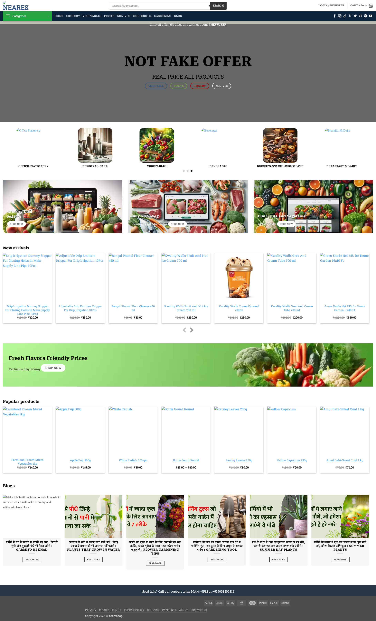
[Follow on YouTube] (370, 16)
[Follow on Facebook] (334, 16)
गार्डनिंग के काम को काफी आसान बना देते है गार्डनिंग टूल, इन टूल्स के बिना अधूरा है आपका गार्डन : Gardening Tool (217, 545)
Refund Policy (134, 609)
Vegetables (92, 16)
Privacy (90, 609)
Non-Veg (123, 16)
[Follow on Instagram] (339, 16)
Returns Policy (110, 609)
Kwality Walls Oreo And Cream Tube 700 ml (292, 308)
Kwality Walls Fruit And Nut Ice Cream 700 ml (186, 308)
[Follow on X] (350, 16)
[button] (331, 5)
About (183, 609)
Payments (169, 609)
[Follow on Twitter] (355, 16)
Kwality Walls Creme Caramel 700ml (239, 308)
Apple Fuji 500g (80, 460)
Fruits (109, 16)
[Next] (360, 131)
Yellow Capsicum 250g (292, 460)
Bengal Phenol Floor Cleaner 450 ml (133, 308)
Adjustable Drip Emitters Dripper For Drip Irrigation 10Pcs (80, 308)
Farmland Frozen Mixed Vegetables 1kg (27, 461)
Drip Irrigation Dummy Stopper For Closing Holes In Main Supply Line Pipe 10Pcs (27, 310)
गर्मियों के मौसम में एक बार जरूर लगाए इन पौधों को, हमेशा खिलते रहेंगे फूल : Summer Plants (340, 545)
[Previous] (14, 131)
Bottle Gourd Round (186, 460)
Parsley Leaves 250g (239, 460)
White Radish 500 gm (133, 460)
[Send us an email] (360, 16)
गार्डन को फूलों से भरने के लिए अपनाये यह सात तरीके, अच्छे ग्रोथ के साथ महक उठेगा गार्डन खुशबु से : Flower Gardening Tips (155, 547)
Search (218, 5)
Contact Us (199, 609)
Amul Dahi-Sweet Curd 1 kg (344, 460)
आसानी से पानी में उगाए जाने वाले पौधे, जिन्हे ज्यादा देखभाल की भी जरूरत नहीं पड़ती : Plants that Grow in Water (93, 545)
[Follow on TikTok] (344, 16)
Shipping (153, 609)
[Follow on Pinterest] (365, 16)
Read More (31, 559)
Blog (178, 16)
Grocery (73, 16)
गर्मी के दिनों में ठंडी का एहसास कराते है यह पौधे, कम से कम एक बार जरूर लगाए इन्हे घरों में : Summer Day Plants (278, 545)
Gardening (162, 16)
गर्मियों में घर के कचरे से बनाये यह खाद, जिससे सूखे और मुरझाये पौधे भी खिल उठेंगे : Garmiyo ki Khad (32, 545)
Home (59, 16)
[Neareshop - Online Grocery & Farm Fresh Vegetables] (16, 5)
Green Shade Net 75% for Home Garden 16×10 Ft (344, 308)
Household (142, 16)
